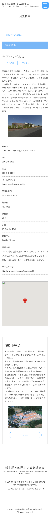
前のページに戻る (14, 34)
